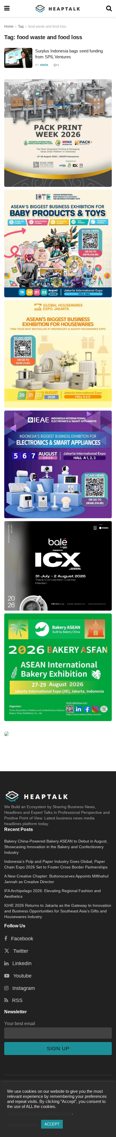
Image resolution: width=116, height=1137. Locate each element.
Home (9, 26)
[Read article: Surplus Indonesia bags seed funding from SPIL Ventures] (18, 58)
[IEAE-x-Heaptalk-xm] (58, 464)
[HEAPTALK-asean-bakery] (58, 667)
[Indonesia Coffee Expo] (58, 566)
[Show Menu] (7, 8)
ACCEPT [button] (51, 1124)
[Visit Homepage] (58, 8)
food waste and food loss (47, 26)
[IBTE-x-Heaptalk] (58, 243)
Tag (21, 26)
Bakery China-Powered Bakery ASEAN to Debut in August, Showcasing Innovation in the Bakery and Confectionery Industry (56, 847)
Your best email (19, 1023)
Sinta (44, 65)
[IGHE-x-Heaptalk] (58, 354)
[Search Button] (109, 8)
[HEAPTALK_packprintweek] (58, 133)
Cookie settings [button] (22, 1124)
